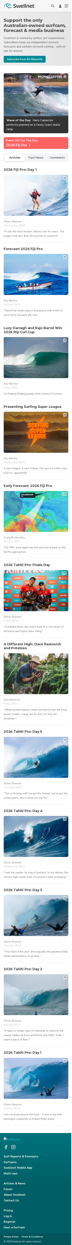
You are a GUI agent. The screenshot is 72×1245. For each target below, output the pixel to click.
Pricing (8, 1210)
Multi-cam (11, 1173)
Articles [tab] (14, 158)
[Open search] (53, 6)
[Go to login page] (60, 6)
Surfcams (10, 1162)
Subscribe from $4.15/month (24, 59)
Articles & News (14, 1183)
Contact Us (11, 1200)
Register (10, 1222)
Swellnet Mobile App (18, 1168)
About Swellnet (14, 1195)
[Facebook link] (6, 1147)
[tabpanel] (36, 644)
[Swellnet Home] (19, 6)
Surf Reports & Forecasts (21, 1156)
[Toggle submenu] (66, 5)
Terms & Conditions (32, 1236)
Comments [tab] (57, 158)
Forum (8, 1189)
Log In (8, 1216)
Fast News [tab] (36, 158)
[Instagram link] (13, 1147)
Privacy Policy (11, 1236)
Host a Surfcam (14, 1227)
